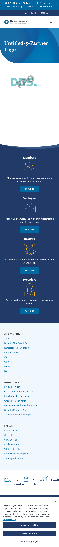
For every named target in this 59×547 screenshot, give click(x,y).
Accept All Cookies (29, 525)
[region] (29, 522)
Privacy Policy (9, 519)
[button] (26, 12)
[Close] (55, 501)
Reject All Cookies (29, 533)
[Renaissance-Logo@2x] (16, 21)
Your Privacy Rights (29, 541)
